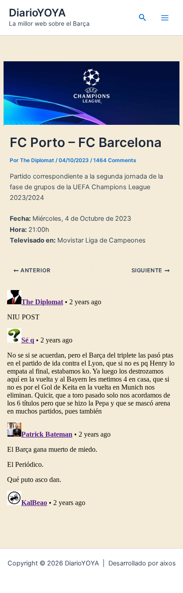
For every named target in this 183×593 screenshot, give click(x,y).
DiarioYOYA (37, 12)
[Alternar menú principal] (164, 17)
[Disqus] (91, 398)
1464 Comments (114, 160)
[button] (143, 17)
